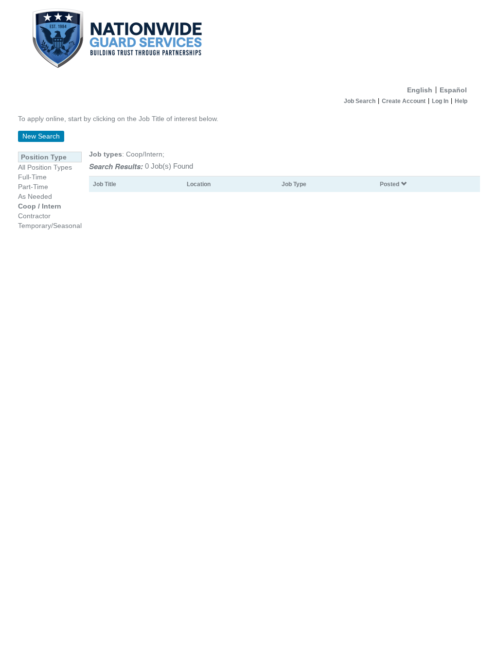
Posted (390, 184)
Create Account (404, 101)
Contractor (34, 216)
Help (461, 101)
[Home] (249, 41)
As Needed (35, 196)
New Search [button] (41, 136)
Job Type (294, 184)
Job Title (104, 184)
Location (199, 184)
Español (453, 90)
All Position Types (45, 167)
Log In (440, 101)
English (419, 90)
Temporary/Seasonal (50, 225)
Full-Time (32, 177)
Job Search (359, 101)
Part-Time (33, 187)
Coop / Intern (39, 206)
